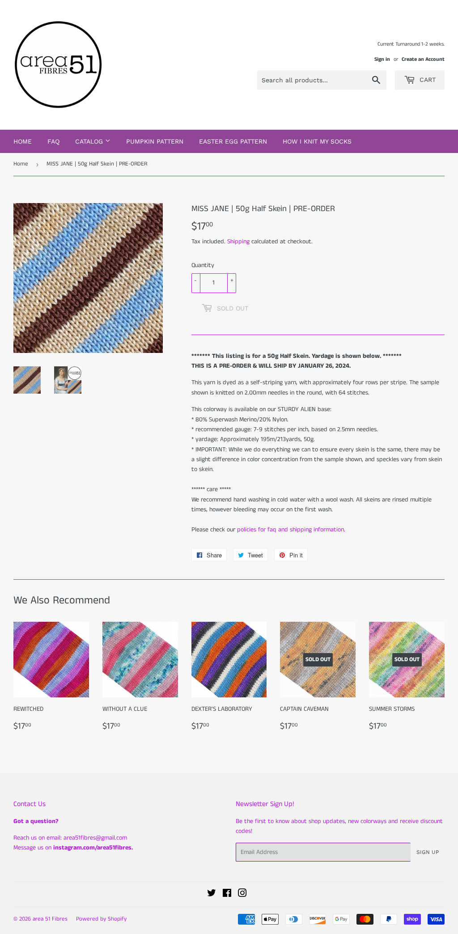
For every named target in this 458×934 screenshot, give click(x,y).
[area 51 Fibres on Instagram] (242, 894)
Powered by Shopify (101, 919)
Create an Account (423, 59)
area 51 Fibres (50, 919)
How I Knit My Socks (317, 141)
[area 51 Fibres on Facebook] (227, 894)
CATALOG (90, 141)
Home (22, 141)
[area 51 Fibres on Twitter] (211, 894)
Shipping (238, 241)
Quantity (202, 265)
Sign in (382, 59)
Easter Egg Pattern (233, 141)
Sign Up (427, 852)
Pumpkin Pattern (154, 141)
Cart (426, 79)
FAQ (53, 141)
